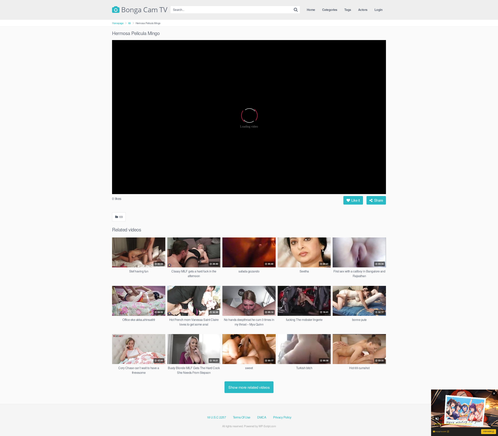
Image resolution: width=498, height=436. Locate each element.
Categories (329, 9)
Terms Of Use (241, 417)
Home (311, 9)
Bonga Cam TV (143, 9)
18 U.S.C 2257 (216, 417)
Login (378, 9)
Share (378, 200)
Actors (362, 9)
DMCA (261, 417)
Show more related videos (249, 387)
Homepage (117, 23)
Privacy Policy (282, 417)
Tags (347, 9)
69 (129, 23)
